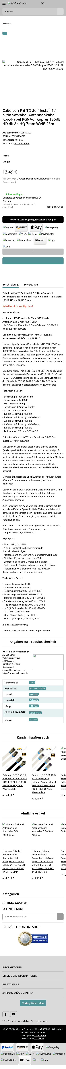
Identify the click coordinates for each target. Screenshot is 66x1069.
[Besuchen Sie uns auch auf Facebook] (5, 1014)
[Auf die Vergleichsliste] (49, 40)
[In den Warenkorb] (4, 33)
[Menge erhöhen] (60, 252)
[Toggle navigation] (4, 2)
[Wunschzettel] (56, 3)
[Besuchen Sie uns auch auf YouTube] (13, 1014)
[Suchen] (60, 11)
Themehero (40, 1035)
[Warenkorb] (61, 3)
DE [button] (43, 3)
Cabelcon (33, 720)
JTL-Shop (39, 1039)
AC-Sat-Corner (35, 713)
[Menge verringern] (5, 252)
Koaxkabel (34, 694)
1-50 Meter (34, 706)
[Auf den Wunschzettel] (57, 40)
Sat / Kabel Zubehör (37, 688)
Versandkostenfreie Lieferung (33, 178)
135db (32, 682)
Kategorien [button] (10, 894)
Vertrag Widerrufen (33, 1003)
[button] (51, 3)
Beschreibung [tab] (10, 284)
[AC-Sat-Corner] (17, 3)
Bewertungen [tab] (31, 284)
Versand (43, 1021)
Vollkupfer (19, 140)
